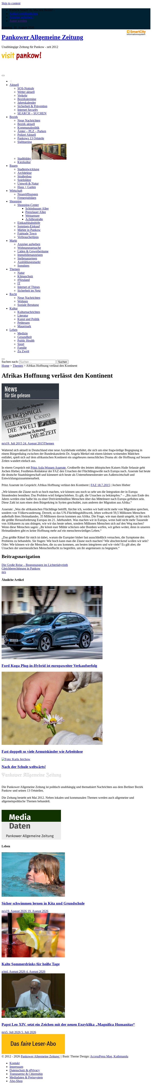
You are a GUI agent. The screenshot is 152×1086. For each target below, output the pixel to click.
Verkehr (22, 95)
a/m (4, 971)
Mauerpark (24, 326)
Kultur (14, 308)
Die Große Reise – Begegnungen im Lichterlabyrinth (35, 565)
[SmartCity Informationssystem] (136, 33)
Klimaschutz (25, 276)
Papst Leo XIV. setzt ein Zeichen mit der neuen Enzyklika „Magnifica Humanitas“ (68, 1024)
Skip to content (11, 3)
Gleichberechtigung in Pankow (21, 568)
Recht (13, 294)
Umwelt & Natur (28, 183)
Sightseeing (24, 142)
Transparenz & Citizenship (26, 1073)
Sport (20, 344)
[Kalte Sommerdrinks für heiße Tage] (33, 956)
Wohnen (22, 301)
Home (5, 365)
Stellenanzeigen (27, 258)
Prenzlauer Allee (35, 212)
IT (18, 283)
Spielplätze (24, 180)
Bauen (14, 165)
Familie (22, 347)
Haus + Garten (26, 187)
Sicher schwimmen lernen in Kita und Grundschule (43, 903)
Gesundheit (24, 337)
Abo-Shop (16, 1081)
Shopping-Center (28, 205)
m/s (4, 443)
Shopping (16, 201)
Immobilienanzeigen (30, 255)
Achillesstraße (34, 219)
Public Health (25, 340)
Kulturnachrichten (28, 312)
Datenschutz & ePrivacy (25, 1070)
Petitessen (23, 322)
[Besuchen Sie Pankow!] (21, 59)
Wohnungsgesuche (29, 247)
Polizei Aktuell (26, 134)
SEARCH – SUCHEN (32, 113)
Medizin (22, 333)
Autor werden (18, 20)
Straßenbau (24, 176)
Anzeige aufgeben (28, 244)
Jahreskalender (26, 102)
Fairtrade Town (27, 233)
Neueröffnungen (27, 194)
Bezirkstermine (26, 99)
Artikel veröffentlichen (24, 13)
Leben (13, 329)
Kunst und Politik (28, 319)
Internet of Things (28, 287)
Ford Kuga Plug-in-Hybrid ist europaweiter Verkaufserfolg (49, 666)
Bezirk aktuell (26, 124)
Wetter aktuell (26, 92)
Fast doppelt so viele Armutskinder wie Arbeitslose (42, 751)
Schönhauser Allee (37, 208)
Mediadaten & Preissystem (26, 1077)
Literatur (22, 315)
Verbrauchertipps (28, 237)
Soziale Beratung (28, 304)
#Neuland (23, 280)
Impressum (16, 1066)
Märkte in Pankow (29, 230)
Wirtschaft (16, 190)
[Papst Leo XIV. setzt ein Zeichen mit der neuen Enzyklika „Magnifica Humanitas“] (33, 1016)
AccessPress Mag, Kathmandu (109, 1056)
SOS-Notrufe (25, 88)
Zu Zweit (23, 351)
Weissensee (32, 215)
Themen (15, 269)
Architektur (24, 172)
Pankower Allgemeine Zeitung (42, 37)
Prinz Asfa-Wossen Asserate (48, 467)
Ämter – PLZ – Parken (31, 131)
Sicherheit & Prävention (32, 106)
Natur (21, 272)
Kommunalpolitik (28, 127)
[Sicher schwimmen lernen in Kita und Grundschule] (33, 895)
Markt (13, 240)
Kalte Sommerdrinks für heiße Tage (31, 964)
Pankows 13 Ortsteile (30, 138)
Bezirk (14, 117)
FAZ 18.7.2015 (100, 485)
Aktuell (14, 84)
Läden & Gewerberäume (32, 251)
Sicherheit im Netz (29, 290)
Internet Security (27, 109)
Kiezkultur (24, 162)
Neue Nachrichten (28, 120)
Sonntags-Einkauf (28, 226)
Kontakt (15, 1063)
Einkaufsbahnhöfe (28, 222)
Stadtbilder (24, 158)
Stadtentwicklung (28, 169)
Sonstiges (23, 265)
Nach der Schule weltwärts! (24, 767)
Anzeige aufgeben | (22, 17)
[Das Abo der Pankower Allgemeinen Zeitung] (33, 1052)
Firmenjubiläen (26, 197)
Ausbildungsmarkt (28, 262)
